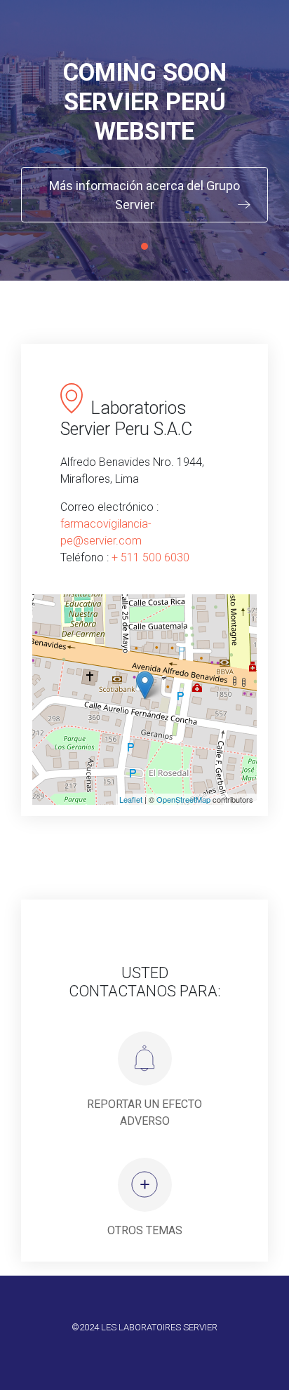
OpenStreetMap (183, 799)
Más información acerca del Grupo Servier (144, 195)
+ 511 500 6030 (150, 557)
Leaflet (130, 799)
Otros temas (144, 1230)
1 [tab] (144, 246)
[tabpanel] (144, 140)
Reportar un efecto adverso (144, 1112)
